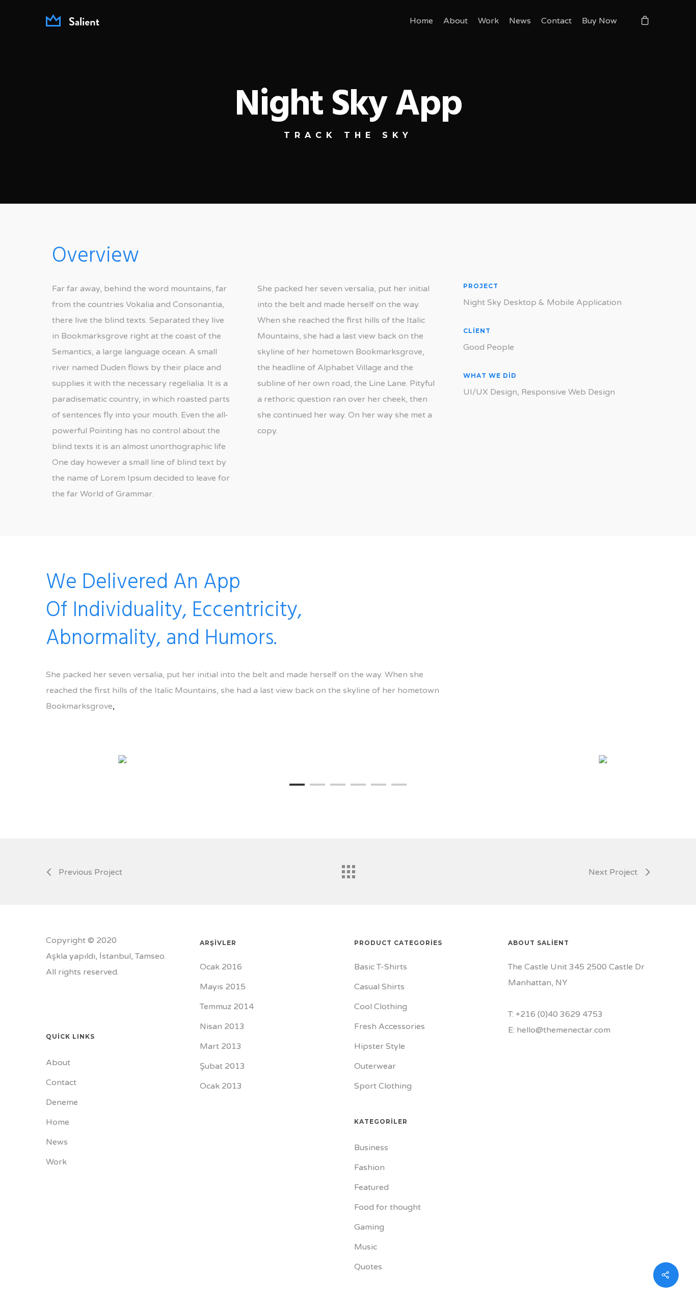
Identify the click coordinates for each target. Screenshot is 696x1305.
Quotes (368, 1267)
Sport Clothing (383, 1086)
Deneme (62, 1102)
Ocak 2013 (221, 1086)
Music (365, 1247)
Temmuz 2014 (227, 1007)
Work (488, 21)
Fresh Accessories (389, 1026)
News (520, 21)
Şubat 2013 (222, 1066)
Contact (556, 21)
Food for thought (387, 1207)
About (455, 21)
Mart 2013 (221, 1046)
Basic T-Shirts (380, 967)
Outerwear (375, 1066)
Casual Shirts (379, 987)
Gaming (369, 1227)
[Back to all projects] (348, 869)
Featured (371, 1187)
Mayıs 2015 (223, 987)
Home (421, 21)
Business (371, 1148)
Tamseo (150, 956)
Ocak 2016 (221, 967)
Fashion (369, 1167)
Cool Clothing (380, 1007)
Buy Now (599, 21)
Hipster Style (379, 1046)
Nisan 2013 (222, 1026)
